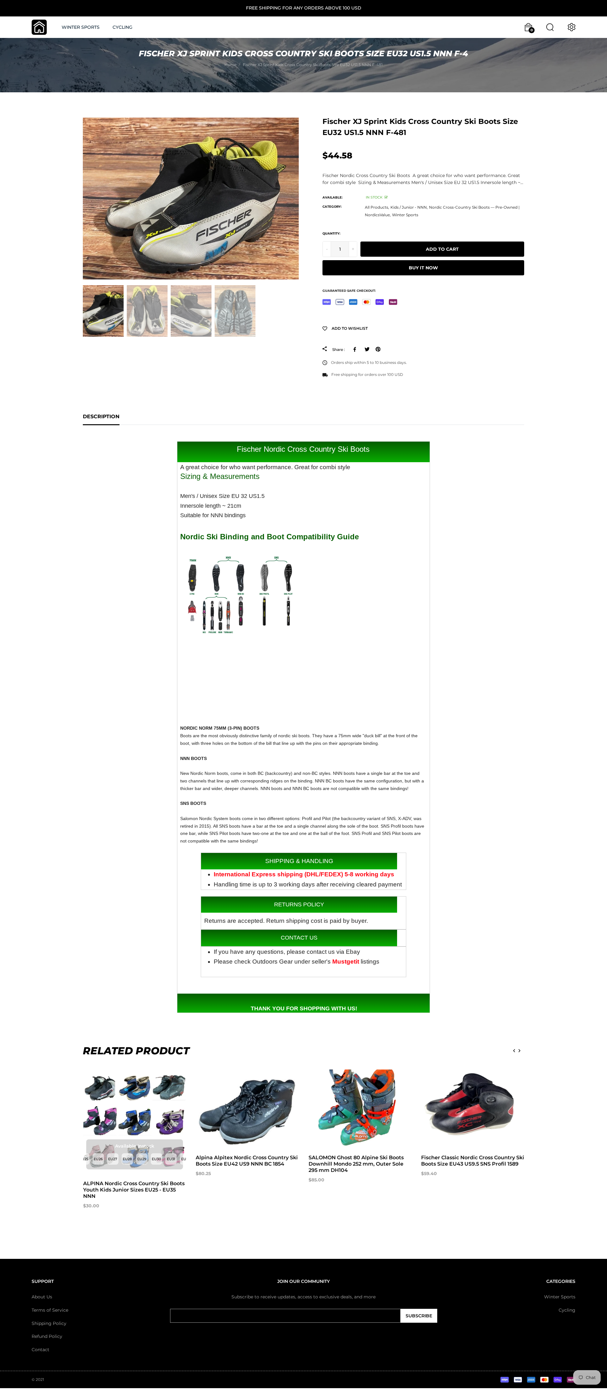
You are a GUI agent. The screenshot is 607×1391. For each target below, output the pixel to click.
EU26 (98, 1159)
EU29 (141, 1159)
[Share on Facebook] (355, 349)
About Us (42, 1297)
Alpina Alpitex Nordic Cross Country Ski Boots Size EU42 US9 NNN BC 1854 (247, 1161)
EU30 (156, 1159)
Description (101, 417)
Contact (40, 1349)
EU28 (127, 1159)
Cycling (567, 1310)
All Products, (377, 207)
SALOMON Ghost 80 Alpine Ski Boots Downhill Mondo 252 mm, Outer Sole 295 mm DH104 (356, 1164)
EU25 (83, 1159)
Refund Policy (47, 1336)
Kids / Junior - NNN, (409, 207)
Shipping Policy (49, 1323)
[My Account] (571, 27)
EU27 (112, 1159)
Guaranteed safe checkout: (349, 291)
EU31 (171, 1159)
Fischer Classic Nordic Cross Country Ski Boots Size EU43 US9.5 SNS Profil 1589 (472, 1161)
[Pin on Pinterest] (378, 349)
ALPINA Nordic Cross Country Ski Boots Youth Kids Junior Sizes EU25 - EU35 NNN (134, 1189)
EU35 (185, 1159)
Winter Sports (405, 214)
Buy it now (423, 268)
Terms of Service (50, 1310)
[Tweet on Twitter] (367, 349)
